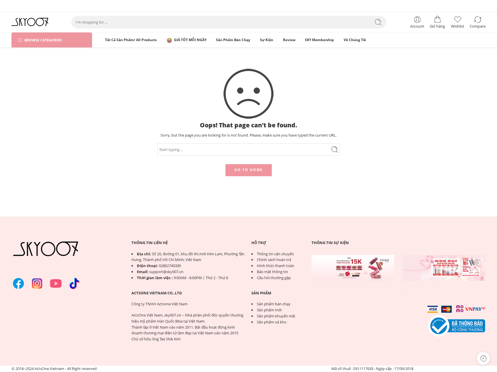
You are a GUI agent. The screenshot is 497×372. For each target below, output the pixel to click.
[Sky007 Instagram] (37, 283)
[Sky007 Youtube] (56, 283)
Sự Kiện (266, 39)
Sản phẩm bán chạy (273, 303)
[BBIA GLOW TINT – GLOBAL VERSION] (352, 268)
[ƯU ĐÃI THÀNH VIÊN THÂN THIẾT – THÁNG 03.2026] (444, 268)
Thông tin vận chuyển (275, 253)
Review (289, 39)
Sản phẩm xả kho (271, 322)
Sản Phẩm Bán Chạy (233, 39)
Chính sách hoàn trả (274, 259)
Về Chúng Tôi (355, 39)
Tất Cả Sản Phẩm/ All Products (131, 39)
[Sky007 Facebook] (18, 283)
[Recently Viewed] (483, 358)
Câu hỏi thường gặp (274, 277)
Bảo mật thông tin (272, 271)
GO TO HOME (248, 169)
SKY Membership (319, 39)
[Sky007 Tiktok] (74, 283)
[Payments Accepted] (456, 325)
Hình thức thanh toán (275, 265)
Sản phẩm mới (269, 309)
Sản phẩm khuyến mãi (276, 316)
